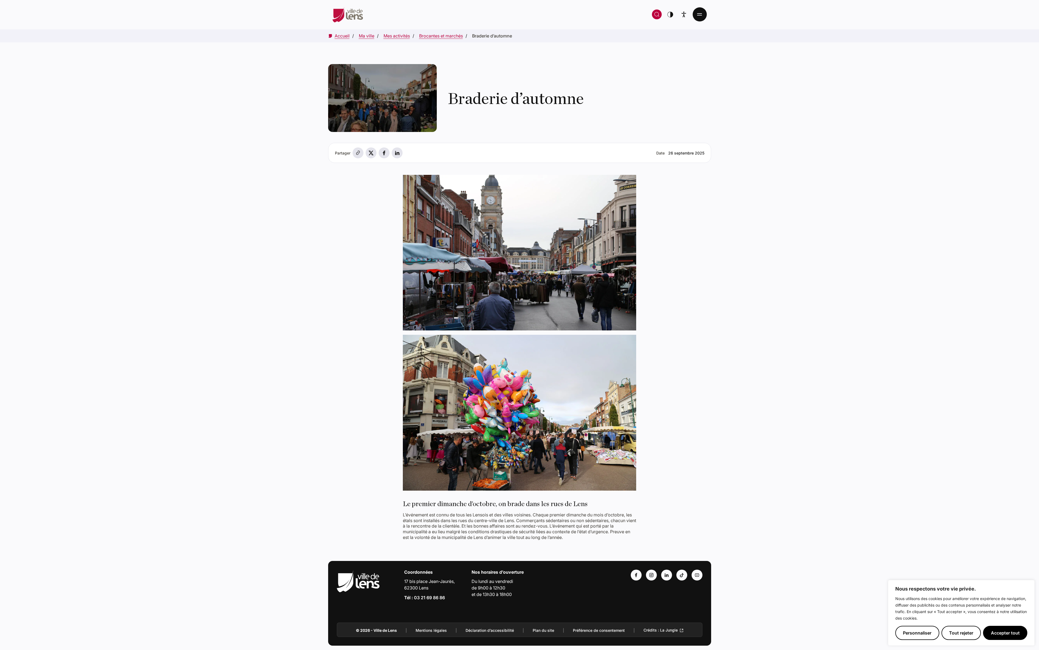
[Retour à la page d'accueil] (430, 14)
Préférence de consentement (599, 630)
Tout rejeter (961, 633)
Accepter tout (1005, 633)
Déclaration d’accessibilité (490, 630)
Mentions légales (431, 630)
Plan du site (543, 630)
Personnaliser (917, 633)
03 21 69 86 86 (429, 597)
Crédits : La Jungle (661, 630)
